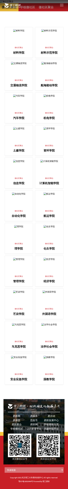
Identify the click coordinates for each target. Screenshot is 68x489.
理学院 (19, 248)
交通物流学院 (18, 85)
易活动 (51, 416)
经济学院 (49, 281)
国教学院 (49, 379)
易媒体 (34, 416)
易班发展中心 (51, 420)
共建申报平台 (51, 428)
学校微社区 (16, 428)
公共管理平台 (34, 428)
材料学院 (18, 52)
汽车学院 (18, 118)
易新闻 (16, 416)
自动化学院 (19, 216)
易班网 (34, 424)
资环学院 (49, 150)
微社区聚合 (19, 47)
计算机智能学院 (49, 183)
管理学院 (18, 281)
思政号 (34, 420)
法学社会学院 (49, 346)
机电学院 (49, 118)
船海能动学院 (49, 85)
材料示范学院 (49, 52)
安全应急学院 (18, 379)
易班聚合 (17, 424)
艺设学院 (18, 314)
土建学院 (18, 150)
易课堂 (16, 420)
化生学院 (49, 248)
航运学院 (49, 216)
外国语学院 (49, 314)
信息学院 (18, 183)
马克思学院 (19, 346)
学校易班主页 (51, 424)
